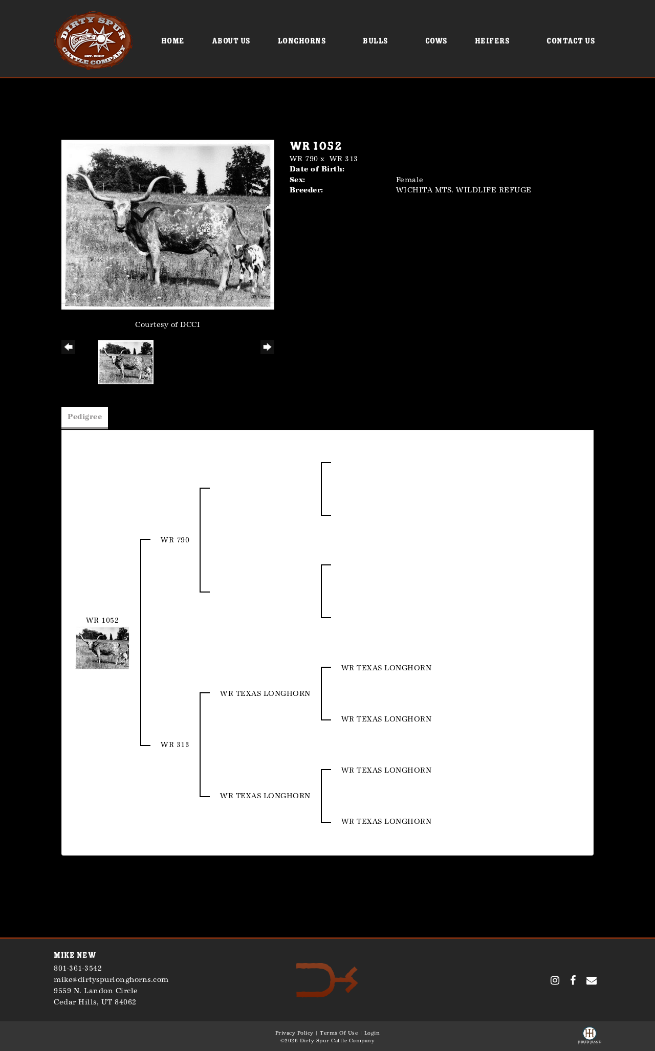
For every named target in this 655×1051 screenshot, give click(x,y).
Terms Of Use (339, 1033)
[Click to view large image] (167, 224)
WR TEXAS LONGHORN (265, 693)
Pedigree (85, 416)
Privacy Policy (294, 1033)
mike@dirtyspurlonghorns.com (111, 979)
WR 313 (344, 159)
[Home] (327, 979)
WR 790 (304, 159)
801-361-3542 (78, 968)
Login (372, 1033)
